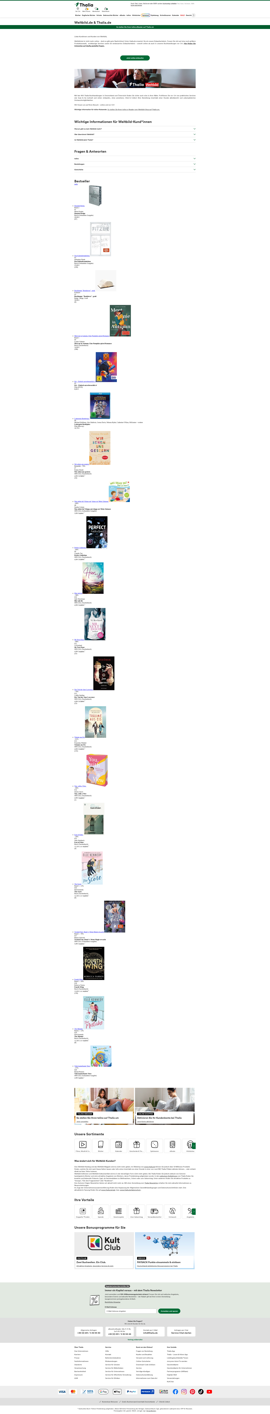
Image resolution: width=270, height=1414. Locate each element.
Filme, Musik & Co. (82, 1146)
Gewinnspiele (118, 1212)
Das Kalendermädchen (82, 256)
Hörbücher (190, 1146)
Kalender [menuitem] (175, 15)
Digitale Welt (172, 1375)
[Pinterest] (192, 1392)
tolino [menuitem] (128, 15)
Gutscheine (78, 169)
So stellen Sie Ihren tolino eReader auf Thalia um (135, 27)
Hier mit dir (78, 593)
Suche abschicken (136, 5)
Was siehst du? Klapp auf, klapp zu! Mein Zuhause (91, 501)
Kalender (118, 1146)
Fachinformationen (81, 1361)
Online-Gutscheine (143, 1361)
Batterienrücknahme (113, 1358)
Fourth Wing (78, 979)
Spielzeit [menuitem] (145, 15)
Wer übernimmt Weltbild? (84, 134)
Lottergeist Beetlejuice (82, 419)
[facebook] (175, 1392)
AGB (76, 1378)
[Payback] (148, 1392)
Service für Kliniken (112, 1378)
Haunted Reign (79, 206)
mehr (76, 184)
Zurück (76, 1146)
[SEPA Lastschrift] (87, 1392)
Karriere (77, 1354)
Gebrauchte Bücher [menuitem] (110, 15)
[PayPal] (131, 1392)
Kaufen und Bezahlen (144, 1354)
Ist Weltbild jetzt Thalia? (83, 140)
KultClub (170, 1381)
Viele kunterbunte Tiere (82, 1066)
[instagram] (184, 1392)
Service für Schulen (112, 1365)
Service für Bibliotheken (114, 1368)
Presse (76, 1358)
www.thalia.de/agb (108, 1190)
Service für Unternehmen (114, 1371)
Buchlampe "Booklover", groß (84, 291)
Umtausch (172, 1212)
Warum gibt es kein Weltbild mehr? (88, 129)
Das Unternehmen (81, 1351)
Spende (100, 1212)
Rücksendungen (111, 1361)
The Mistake (78, 1029)
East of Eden (78, 835)
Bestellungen (79, 164)
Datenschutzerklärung (144, 1375)
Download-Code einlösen (145, 1365)
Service (108, 1347)
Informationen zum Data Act (146, 1378)
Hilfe (107, 1351)
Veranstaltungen (173, 1378)
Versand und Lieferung (144, 1358)
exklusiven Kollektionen (169, 1176)
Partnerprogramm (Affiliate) (177, 1371)
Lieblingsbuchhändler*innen (177, 1358)
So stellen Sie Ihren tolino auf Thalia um (104, 1106)
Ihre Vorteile (171, 1347)
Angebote (190, 1212)
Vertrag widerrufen (135, 1339)
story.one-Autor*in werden (177, 1361)
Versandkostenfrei (154, 1212)
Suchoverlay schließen (170, 3)
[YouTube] (209, 1392)
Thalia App (171, 1351)
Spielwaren (154, 1146)
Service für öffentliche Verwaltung (118, 1375)
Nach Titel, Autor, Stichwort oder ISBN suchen (146, 3)
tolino (76, 158)
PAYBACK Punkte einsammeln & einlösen (165, 1250)
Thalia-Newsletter (151, 1183)
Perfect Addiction (80, 548)
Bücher (100, 1146)
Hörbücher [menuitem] (136, 15)
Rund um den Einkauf (144, 1347)
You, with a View (80, 786)
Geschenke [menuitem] (190, 15)
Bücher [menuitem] (78, 15)
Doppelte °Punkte (82, 1212)
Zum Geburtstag (136, 1212)
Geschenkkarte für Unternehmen (179, 1368)
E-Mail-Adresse (111, 1307)
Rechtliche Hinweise (112, 1302)
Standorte (78, 1365)
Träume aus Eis (79, 737)
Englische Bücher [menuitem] (88, 15)
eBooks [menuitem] (122, 15)
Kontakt (108, 1354)
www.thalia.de (149, 1167)
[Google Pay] (103, 1392)
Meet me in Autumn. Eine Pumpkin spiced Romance (92, 336)
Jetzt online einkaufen (135, 58)
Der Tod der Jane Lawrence (83, 689)
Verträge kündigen (143, 1371)
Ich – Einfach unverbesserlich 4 (85, 381)
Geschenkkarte (172, 1365)
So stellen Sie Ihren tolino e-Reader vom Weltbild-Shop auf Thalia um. (133, 109)
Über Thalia (78, 1347)
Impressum (78, 1375)
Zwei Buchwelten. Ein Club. (104, 1250)
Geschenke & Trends (136, 1146)
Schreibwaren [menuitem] (165, 15)
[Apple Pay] (117, 1392)
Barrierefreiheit (80, 1371)
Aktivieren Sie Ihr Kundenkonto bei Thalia (165, 1106)
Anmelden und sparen (169, 1311)
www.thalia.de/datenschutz (130, 1190)
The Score (78, 884)
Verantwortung (80, 1368)
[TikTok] (201, 1392)
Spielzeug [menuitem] (155, 15)
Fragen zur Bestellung (144, 1351)
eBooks (172, 1146)
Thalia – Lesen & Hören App (177, 1354)
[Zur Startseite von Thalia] (84, 4)
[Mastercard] (73, 1392)
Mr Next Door (79, 640)
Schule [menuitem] (99, 15)
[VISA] (62, 1392)
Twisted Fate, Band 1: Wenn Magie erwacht (89, 932)
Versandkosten (151, 1411)
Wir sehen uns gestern (81, 464)
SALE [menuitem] (182, 15)
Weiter (193, 15)
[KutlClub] (164, 1392)
